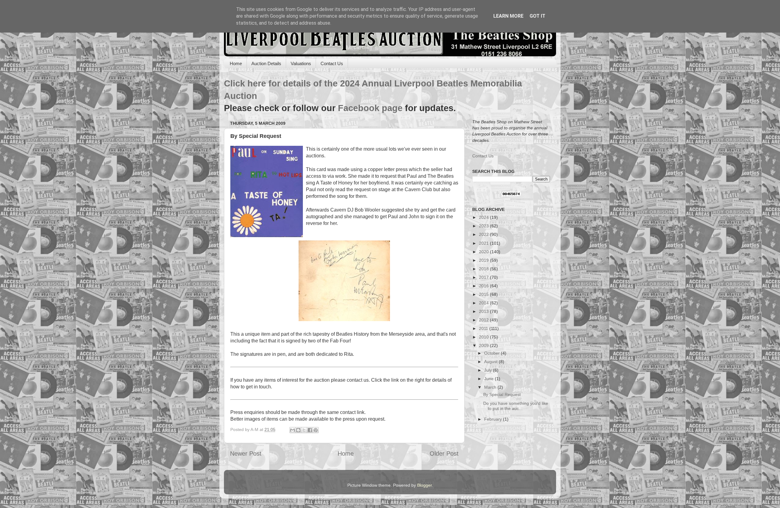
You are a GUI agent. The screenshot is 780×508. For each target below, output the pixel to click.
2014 (484, 302)
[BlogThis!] (298, 430)
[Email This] (292, 430)
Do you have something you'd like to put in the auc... (515, 406)
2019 (484, 260)
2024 (484, 217)
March (491, 387)
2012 (484, 319)
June (489, 378)
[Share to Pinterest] (316, 430)
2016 (484, 285)
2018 (484, 268)
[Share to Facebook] (310, 430)
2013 (484, 311)
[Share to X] (304, 430)
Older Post (444, 453)
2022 (484, 234)
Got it (537, 16)
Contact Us (332, 63)
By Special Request (502, 394)
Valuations (301, 63)
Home (236, 63)
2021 (484, 243)
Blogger (424, 485)
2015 (484, 294)
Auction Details (266, 63)
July (488, 370)
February (493, 419)
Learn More (508, 16)
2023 (484, 225)
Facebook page (370, 108)
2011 (484, 328)
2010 (484, 337)
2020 (484, 251)
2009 (484, 345)
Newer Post (245, 453)
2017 (484, 277)
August (491, 361)
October (492, 353)
